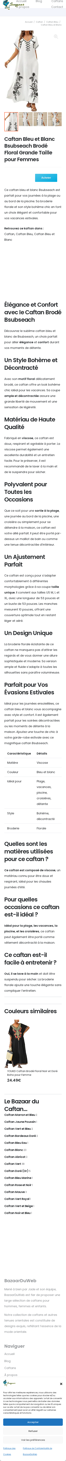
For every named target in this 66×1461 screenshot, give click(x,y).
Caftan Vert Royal (17, 1199)
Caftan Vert (14, 1164)
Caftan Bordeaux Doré (21, 1136)
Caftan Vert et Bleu (18, 1129)
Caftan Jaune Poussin (20, 1122)
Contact (57, 7)
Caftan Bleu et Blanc (51, 24)
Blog (7, 1361)
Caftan (39, 22)
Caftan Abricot (15, 1157)
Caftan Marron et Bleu (20, 1115)
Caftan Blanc (15, 1150)
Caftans (10, 1368)
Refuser (33, 1431)
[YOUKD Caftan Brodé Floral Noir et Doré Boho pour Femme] (33, 1044)
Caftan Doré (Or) (17, 1171)
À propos (10, 1375)
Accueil (29, 22)
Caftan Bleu (52, 22)
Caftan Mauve (15, 1192)
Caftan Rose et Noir (18, 1185)
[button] (61, 1384)
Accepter (33, 1422)
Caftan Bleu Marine (18, 1178)
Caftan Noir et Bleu (18, 1213)
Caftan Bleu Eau (16, 1143)
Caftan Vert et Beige (19, 1206)
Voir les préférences (33, 1440)
